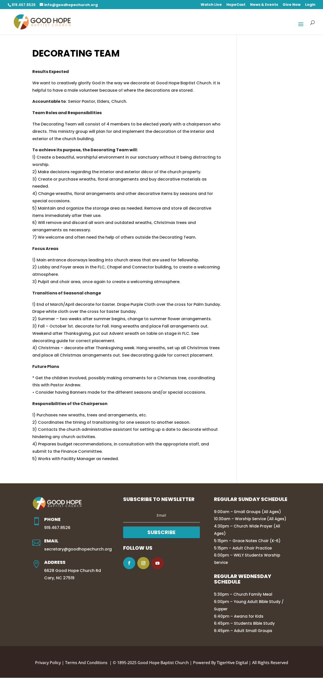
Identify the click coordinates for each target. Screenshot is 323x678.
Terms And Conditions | (89, 662)
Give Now (292, 5)
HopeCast (236, 5)
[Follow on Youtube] (157, 563)
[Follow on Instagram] (143, 563)
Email (51, 541)
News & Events (264, 5)
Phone (52, 519)
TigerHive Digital (232, 662)
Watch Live (211, 5)
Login (310, 5)
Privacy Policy (48, 662)
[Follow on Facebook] (129, 563)
